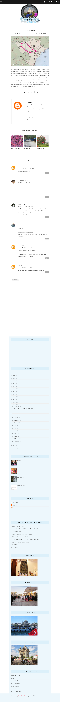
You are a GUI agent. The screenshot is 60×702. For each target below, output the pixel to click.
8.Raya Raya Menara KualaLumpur (20, 542)
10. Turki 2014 (15, 547)
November (16, 415)
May (15, 431)
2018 (14, 386)
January (16, 441)
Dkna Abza (21, 166)
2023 (14, 375)
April (15, 433)
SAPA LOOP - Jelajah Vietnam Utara (23, 408)
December (16, 406)
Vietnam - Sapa (30, 30)
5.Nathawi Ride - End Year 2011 (19, 536)
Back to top (44, 700)
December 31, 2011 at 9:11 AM (26, 182)
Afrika (12, 678)
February (16, 439)
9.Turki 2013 (14, 544)
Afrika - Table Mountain (17, 691)
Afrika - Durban (15, 686)
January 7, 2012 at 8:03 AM (25, 248)
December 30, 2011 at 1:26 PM (26, 168)
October (16, 417)
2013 (14, 399)
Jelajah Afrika (21, 485)
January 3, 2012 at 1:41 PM (25, 226)
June (15, 428)
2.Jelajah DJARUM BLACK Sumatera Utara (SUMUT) (25, 528)
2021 (14, 381)
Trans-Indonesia (18, 411)
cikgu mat (15, 505)
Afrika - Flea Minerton (17, 688)
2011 (14, 405)
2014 (14, 397)
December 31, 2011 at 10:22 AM (26, 206)
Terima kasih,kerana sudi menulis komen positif (23, 283)
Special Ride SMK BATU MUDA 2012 (27, 469)
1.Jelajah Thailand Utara (17, 526)
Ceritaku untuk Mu (16, 698)
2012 (14, 402)
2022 (14, 378)
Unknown (21, 246)
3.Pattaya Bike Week (16, 531)
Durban (19, 460)
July (15, 425)
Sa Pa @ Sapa (27, 148)
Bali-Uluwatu (20, 477)
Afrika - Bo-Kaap (15, 681)
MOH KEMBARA (23, 224)
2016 (14, 391)
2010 (14, 445)
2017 (14, 389)
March (15, 436)
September (17, 420)
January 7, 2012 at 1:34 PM (25, 267)
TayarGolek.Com (24, 180)
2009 (14, 448)
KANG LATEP (22, 204)
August (16, 423)
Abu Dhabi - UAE (15, 675)
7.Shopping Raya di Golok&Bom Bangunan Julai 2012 (25, 539)
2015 (14, 394)
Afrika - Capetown (16, 683)
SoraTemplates (22, 696)
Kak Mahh (28, 102)
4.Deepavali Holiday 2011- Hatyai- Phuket (22, 534)
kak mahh (14, 508)
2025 (14, 373)
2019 (14, 383)
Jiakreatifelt (32, 696)
